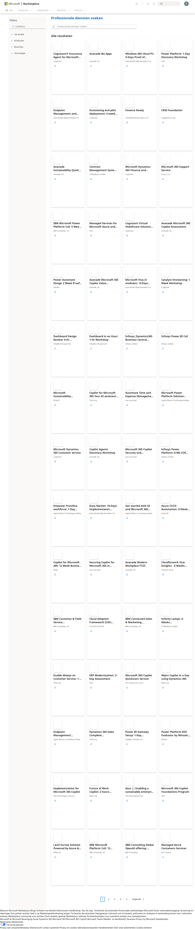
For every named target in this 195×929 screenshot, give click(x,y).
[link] (68, 67)
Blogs (33, 910)
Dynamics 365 (45, 919)
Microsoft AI (6, 919)
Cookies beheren (144, 927)
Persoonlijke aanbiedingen (130, 910)
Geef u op (34, 913)
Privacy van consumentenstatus (14, 927)
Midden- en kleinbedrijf (114, 919)
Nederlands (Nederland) (11, 921)
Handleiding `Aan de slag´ (81, 910)
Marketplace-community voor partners (26, 916)
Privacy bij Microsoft (145, 919)
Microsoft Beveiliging (22, 919)
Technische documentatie (106, 910)
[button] (53, 26)
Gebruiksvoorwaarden (87, 927)
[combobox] (94, 27)
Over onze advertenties (124, 927)
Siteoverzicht (36, 927)
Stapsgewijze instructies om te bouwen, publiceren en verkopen (125, 913)
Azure (35, 919)
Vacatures (130, 919)
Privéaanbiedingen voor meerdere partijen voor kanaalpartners (116, 916)
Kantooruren (62, 910)
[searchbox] (30, 26)
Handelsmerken (105, 927)
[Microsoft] (12, 3)
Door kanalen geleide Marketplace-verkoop (65, 916)
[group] (55, 66)
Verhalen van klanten (46, 910)
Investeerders (162, 919)
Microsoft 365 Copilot (76, 919)
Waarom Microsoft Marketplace (15, 910)
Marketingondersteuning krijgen (55, 913)
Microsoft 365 (59, 919)
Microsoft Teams (95, 919)
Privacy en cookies (68, 927)
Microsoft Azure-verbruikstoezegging (162, 910)
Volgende (136, 899)
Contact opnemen (50, 927)
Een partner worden (20, 913)
